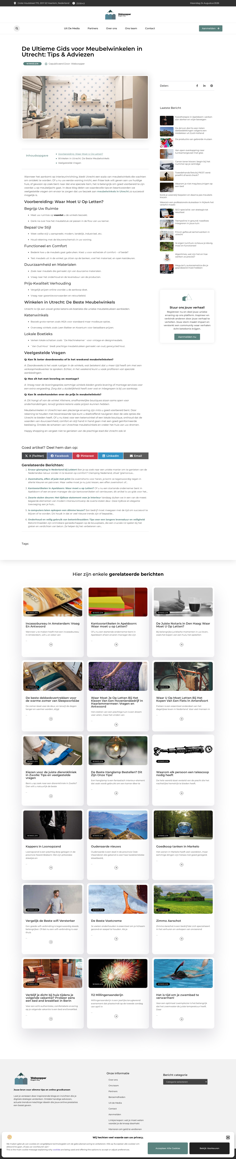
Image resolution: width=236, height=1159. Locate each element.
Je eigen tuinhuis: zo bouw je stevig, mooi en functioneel (194, 244)
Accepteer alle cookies (168, 1148)
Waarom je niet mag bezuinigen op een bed (194, 184)
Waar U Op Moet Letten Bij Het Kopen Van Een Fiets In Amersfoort (182, 699)
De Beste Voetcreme (106, 921)
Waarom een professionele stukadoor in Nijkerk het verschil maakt (187, 203)
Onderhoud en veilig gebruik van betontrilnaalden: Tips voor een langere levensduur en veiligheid (86, 519)
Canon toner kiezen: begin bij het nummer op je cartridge (192, 162)
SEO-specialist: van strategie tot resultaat (191, 210)
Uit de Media (115, 1103)
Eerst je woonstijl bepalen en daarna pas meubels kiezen (186, 196)
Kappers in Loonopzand (43, 846)
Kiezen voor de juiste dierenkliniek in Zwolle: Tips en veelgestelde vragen (51, 775)
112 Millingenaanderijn (107, 995)
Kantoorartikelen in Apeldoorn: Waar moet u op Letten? (61, 488)
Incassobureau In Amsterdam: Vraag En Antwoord (52, 625)
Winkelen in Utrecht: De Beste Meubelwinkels (83, 158)
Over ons (111, 28)
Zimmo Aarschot (168, 921)
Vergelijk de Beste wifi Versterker (50, 921)
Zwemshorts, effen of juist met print (49, 478)
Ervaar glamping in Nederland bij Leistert (52, 469)
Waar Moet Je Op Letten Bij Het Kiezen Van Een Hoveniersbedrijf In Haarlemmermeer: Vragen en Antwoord (117, 702)
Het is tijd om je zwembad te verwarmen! (177, 996)
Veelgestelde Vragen (69, 162)
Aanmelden (115, 1114)
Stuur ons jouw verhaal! (187, 307)
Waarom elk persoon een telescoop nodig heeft (182, 773)
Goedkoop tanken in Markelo (177, 846)
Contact (150, 28)
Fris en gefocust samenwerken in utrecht (192, 233)
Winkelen (32, 63)
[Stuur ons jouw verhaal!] (187, 297)
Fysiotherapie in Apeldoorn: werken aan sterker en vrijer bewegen (193, 118)
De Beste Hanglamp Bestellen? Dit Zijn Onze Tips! (116, 773)
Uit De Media (72, 28)
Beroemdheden (117, 1097)
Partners (93, 28)
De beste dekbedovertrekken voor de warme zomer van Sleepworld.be (52, 699)
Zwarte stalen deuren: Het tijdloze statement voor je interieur (64, 497)
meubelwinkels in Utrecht (113, 191)
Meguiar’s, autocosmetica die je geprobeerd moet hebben (191, 266)
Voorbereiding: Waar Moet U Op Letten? (80, 153)
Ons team (131, 28)
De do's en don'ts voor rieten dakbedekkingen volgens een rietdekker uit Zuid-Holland (191, 130)
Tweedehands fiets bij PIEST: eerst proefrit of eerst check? (192, 173)
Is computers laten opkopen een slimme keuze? (56, 510)
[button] (228, 1137)
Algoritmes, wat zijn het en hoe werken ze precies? (191, 255)
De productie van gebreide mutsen (193, 139)
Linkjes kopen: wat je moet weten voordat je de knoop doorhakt (126, 1122)
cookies (56, 1149)
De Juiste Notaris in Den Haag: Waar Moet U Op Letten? (183, 625)
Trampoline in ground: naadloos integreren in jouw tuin (192, 222)
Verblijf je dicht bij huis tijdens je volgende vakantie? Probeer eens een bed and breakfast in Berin (50, 998)
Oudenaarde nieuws (106, 846)
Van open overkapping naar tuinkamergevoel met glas (189, 151)
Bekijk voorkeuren (209, 1148)
